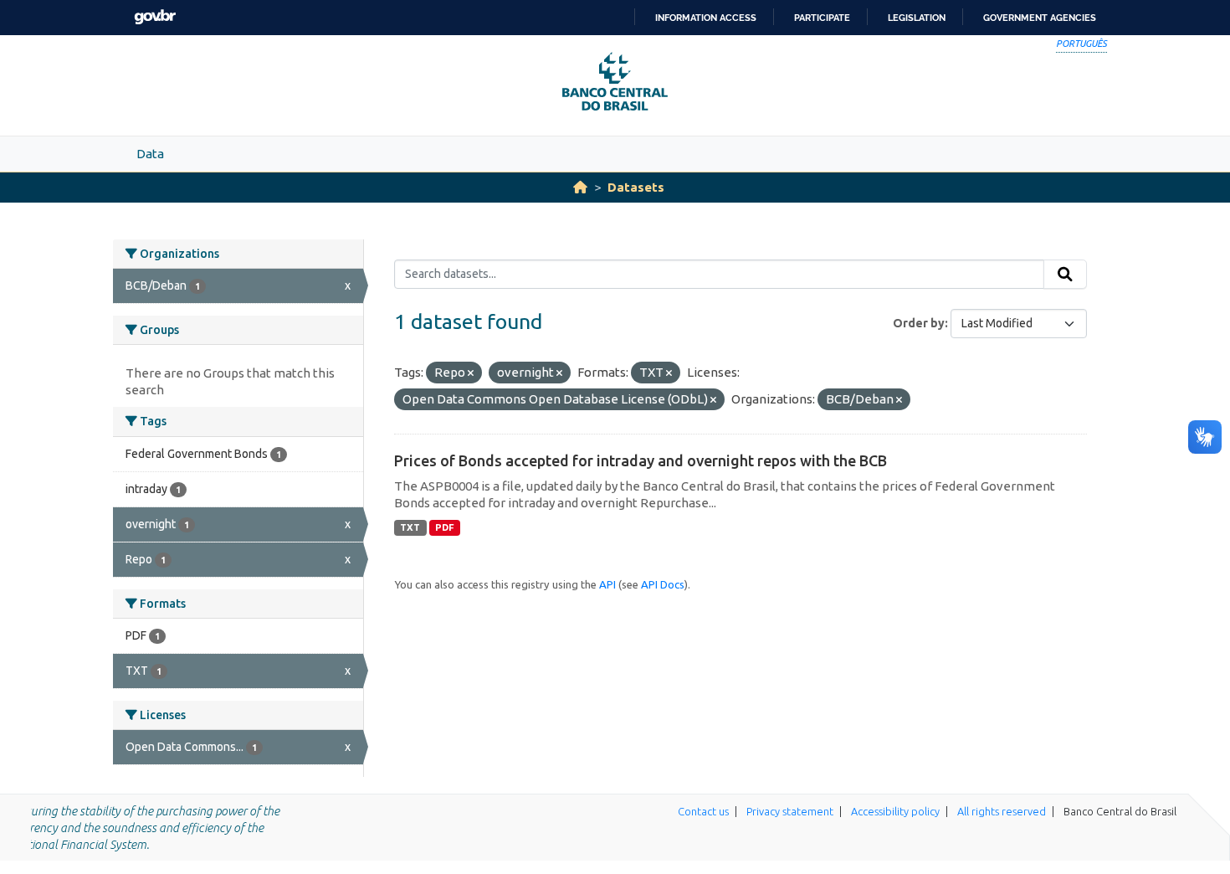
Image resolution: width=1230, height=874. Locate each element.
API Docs (662, 584)
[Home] (580, 187)
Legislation (917, 17)
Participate (822, 17)
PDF (444, 527)
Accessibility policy (895, 811)
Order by (919, 323)
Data (150, 154)
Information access (705, 17)
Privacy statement (789, 811)
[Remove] (471, 373)
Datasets (635, 187)
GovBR (155, 17)
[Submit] (1065, 275)
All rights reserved (1001, 811)
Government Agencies (1039, 17)
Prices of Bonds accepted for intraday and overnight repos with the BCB (640, 460)
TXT (410, 527)
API (607, 584)
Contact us (703, 811)
